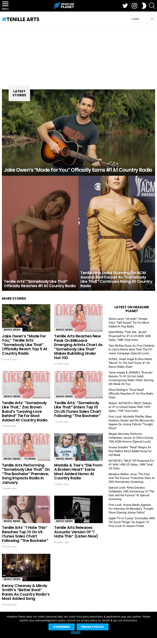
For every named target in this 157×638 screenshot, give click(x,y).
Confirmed (61, 627)
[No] (75, 632)
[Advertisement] (78, 55)
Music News (12, 329)
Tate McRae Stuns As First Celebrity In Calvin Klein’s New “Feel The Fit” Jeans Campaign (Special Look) (132, 349)
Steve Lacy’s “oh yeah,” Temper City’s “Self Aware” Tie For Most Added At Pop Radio (129, 322)
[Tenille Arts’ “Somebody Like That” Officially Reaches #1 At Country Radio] (40, 233)
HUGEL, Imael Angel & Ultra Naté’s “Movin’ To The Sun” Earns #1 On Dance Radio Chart (130, 362)
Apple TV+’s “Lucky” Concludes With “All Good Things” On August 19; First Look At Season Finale (132, 522)
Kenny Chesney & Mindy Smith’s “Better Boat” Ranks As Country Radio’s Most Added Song (25, 592)
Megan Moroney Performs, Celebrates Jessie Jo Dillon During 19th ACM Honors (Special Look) (131, 437)
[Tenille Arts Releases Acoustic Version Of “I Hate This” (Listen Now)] (78, 509)
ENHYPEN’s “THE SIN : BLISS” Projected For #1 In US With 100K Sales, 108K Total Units (130, 336)
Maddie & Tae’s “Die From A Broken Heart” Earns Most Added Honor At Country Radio (78, 471)
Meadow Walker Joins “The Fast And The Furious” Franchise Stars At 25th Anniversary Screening (132, 478)
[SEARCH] (152, 6)
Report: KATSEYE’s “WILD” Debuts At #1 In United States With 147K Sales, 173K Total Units (130, 407)
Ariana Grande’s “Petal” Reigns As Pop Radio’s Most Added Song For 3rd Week (130, 451)
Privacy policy (92, 627)
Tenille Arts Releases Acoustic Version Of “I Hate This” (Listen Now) (76, 532)
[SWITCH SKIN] (144, 6)
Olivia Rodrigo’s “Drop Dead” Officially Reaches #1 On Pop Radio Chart (131, 393)
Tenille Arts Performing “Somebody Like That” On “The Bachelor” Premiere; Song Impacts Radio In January (26, 473)
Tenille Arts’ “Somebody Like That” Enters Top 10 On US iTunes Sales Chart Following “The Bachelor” (77, 409)
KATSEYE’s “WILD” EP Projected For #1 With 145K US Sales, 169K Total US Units (131, 464)
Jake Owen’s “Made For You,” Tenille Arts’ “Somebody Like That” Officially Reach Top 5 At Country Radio (24, 344)
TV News (30, 459)
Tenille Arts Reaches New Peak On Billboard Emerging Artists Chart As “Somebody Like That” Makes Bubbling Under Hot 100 (78, 346)
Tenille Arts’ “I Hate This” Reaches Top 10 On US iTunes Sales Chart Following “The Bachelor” (25, 534)
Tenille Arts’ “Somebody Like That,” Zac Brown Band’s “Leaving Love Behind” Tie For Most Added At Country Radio (24, 411)
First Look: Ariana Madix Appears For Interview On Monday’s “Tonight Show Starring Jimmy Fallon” (131, 508)
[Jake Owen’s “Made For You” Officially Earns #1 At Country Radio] (78, 132)
